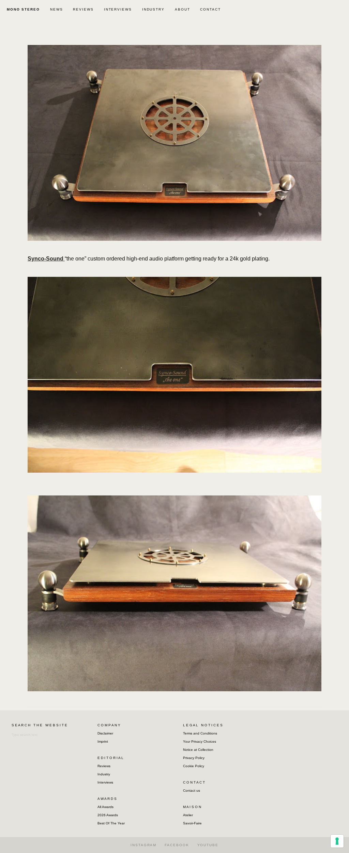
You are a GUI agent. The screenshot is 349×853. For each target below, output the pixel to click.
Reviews (103, 766)
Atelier (188, 815)
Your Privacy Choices (199, 741)
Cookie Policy (193, 766)
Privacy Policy (193, 758)
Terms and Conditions (200, 733)
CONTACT (210, 9)
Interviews (105, 782)
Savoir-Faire (192, 823)
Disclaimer (105, 733)
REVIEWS (83, 9)
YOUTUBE (207, 845)
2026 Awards (107, 815)
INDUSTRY (153, 9)
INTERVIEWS (118, 9)
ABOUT (182, 9)
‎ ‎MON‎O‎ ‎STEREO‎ (22, 9)
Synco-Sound (46, 259)
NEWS (56, 9)
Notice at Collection (198, 750)
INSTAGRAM (143, 845)
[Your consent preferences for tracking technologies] (337, 841)
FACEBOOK (177, 845)
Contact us (191, 790)
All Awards (105, 807)
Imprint (102, 741)
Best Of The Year (111, 823)
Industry (103, 774)
